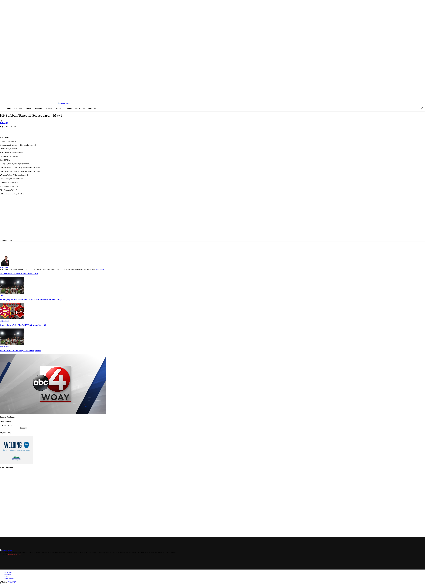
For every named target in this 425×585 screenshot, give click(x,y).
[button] (422, 108)
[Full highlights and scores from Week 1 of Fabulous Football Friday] (12, 293)
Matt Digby (4, 123)
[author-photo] (5, 265)
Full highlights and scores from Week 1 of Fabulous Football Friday (31, 299)
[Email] (44, 130)
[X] (28, 130)
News (2, 295)
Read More (100, 269)
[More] (76, 130)
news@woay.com (14, 554)
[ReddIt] (60, 130)
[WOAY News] (64, 104)
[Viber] (68, 130)
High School (4, 321)
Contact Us (8, 574)
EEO (6, 576)
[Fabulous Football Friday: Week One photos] (12, 344)
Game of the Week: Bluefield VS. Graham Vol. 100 (23, 325)
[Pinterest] (52, 130)
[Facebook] (20, 130)
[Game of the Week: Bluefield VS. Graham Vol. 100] (12, 319)
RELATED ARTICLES (9, 274)
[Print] (36, 130)
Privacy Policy (9, 572)
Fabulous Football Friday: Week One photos (20, 351)
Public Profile (9, 578)
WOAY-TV (12, 582)
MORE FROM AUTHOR (28, 274)
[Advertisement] (45, 219)
